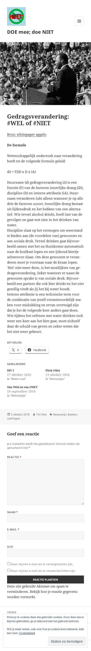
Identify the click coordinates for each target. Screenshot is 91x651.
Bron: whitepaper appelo (26, 134)
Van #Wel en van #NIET (22, 387)
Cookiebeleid (27, 633)
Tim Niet (41, 414)
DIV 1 (10, 370)
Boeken (72, 414)
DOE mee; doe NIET (30, 31)
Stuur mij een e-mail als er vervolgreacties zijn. (42, 564)
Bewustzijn (59, 414)
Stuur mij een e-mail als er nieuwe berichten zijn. (43, 571)
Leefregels (13, 418)
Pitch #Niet (53, 370)
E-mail (13, 529)
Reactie (14, 457)
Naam (12, 512)
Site (10, 547)
